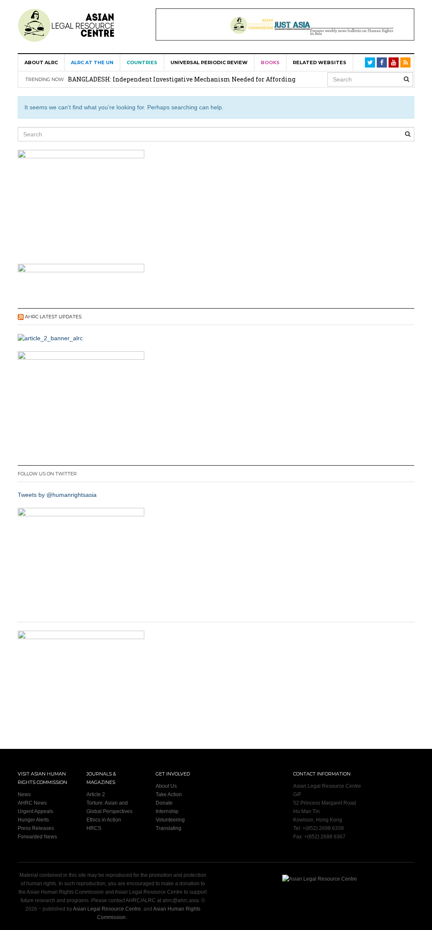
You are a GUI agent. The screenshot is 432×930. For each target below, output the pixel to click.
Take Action (169, 794)
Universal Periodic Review (209, 62)
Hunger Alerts (33, 820)
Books (270, 62)
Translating (168, 828)
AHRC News (32, 803)
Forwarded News (37, 837)
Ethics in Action (103, 820)
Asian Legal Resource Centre (107, 909)
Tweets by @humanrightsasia (57, 494)
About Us (166, 786)
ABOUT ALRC (41, 62)
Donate (164, 803)
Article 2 (95, 794)
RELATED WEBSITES (319, 62)
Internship (167, 811)
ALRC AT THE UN (92, 62)
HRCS (93, 828)
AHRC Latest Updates (53, 317)
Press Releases (36, 828)
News (24, 794)
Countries (142, 62)
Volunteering (170, 820)
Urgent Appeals (35, 811)
